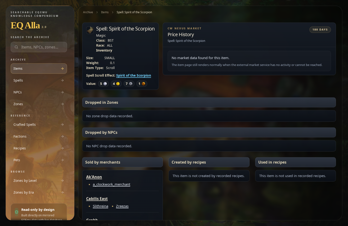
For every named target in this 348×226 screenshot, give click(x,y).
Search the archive (30, 37)
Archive (88, 12)
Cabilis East (97, 198)
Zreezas (122, 206)
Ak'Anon (94, 176)
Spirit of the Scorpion (133, 75)
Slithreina (100, 206)
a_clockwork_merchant (111, 184)
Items (105, 12)
